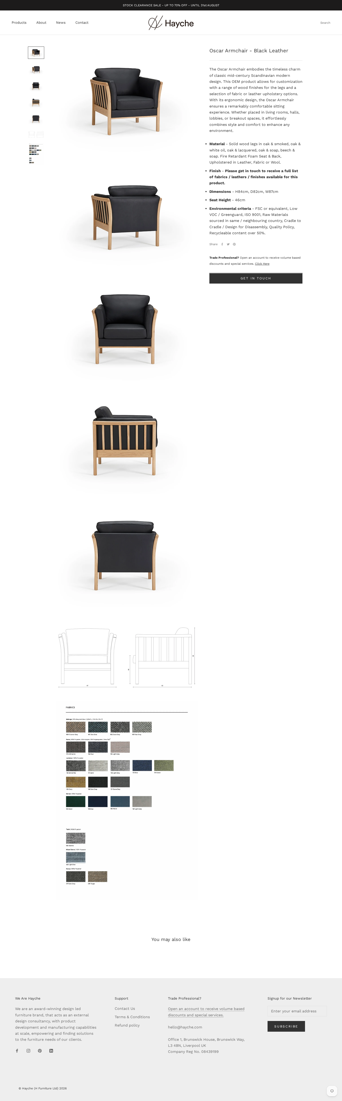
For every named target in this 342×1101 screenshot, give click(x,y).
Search (325, 23)
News (61, 23)
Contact (81, 23)
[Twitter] (228, 244)
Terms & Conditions (132, 1017)
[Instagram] (28, 1050)
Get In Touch (256, 278)
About (41, 23)
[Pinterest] (234, 244)
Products (19, 23)
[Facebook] (222, 244)
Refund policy (127, 1025)
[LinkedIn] (51, 1050)
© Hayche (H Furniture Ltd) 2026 (43, 1088)
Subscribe (286, 1026)
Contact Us (125, 1008)
